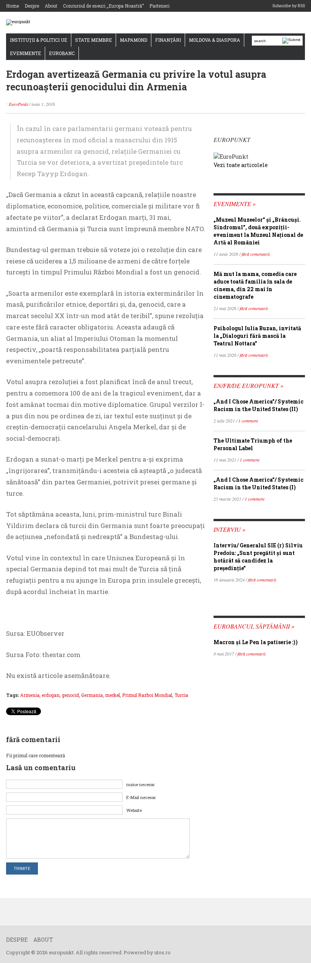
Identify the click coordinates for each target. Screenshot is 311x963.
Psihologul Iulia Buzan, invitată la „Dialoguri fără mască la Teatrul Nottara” (257, 336)
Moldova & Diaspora (214, 40)
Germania (92, 695)
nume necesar (140, 784)
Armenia (29, 695)
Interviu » (229, 529)
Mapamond (133, 40)
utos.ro (162, 952)
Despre (32, 6)
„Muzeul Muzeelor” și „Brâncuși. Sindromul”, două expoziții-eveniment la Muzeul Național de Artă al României (258, 231)
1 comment (248, 421)
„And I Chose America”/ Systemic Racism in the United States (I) (258, 483)
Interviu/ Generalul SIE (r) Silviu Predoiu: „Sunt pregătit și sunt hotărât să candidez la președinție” (258, 557)
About (51, 6)
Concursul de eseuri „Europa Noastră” (103, 6)
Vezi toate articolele (241, 165)
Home (12, 6)
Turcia (181, 695)
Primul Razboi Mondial (147, 695)
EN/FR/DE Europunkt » (248, 385)
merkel (112, 695)
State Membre (93, 40)
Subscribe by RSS (288, 5)
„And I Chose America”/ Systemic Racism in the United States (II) (258, 405)
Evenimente (25, 53)
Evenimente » (235, 204)
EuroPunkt (18, 104)
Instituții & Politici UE (38, 40)
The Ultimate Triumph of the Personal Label (253, 444)
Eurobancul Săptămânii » (254, 626)
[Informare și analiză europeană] (18, 22)
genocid (70, 695)
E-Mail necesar (141, 797)
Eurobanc (62, 53)
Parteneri (159, 6)
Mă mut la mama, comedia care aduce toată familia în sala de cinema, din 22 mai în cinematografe (255, 285)
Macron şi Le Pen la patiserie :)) (256, 642)
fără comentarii (256, 254)
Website (134, 810)
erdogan (51, 695)
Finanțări (168, 40)
